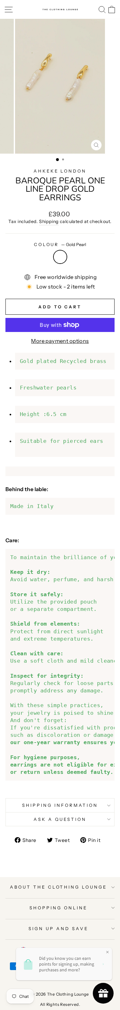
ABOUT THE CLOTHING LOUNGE (58, 887)
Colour (60, 244)
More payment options (60, 341)
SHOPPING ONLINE (58, 907)
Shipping (49, 221)
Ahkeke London (60, 170)
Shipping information (60, 805)
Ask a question (60, 819)
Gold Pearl (60, 257)
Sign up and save (58, 928)
